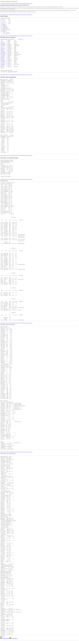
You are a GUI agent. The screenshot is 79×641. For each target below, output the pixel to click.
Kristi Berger (3, 43)
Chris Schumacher (10, 71)
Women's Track (2, 636)
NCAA (18, 3)
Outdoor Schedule (12, 3)
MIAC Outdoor (16, 3)
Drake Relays (5, 25)
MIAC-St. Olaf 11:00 (6, 29)
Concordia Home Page (14, 638)
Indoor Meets (4, 3)
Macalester (4, 24)
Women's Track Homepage (23, 3)
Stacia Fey (2, 49)
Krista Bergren (3, 44)
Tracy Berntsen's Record (29, 3)
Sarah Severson (3, 64)
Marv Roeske (15, 71)
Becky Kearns (3, 56)
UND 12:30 (6, 23)
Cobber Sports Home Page (5, 638)
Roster (1, 3)
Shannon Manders (3, 60)
